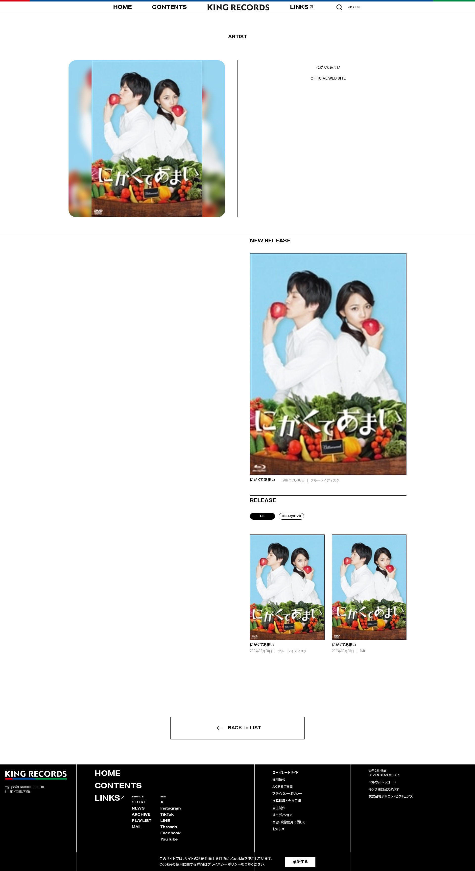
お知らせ (278, 829)
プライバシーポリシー (287, 793)
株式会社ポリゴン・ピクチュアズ (391, 796)
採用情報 (278, 779)
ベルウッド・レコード (382, 782)
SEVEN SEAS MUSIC (384, 775)
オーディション (282, 815)
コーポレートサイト (285, 772)
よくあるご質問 (282, 786)
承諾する (300, 862)
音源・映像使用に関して (289, 822)
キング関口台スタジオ (384, 789)
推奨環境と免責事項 (286, 801)
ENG (358, 7)
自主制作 (278, 808)
